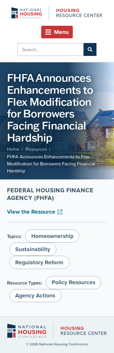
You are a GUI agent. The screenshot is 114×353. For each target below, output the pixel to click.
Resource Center (79, 13)
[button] (57, 32)
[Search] (90, 49)
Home (13, 149)
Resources (36, 149)
